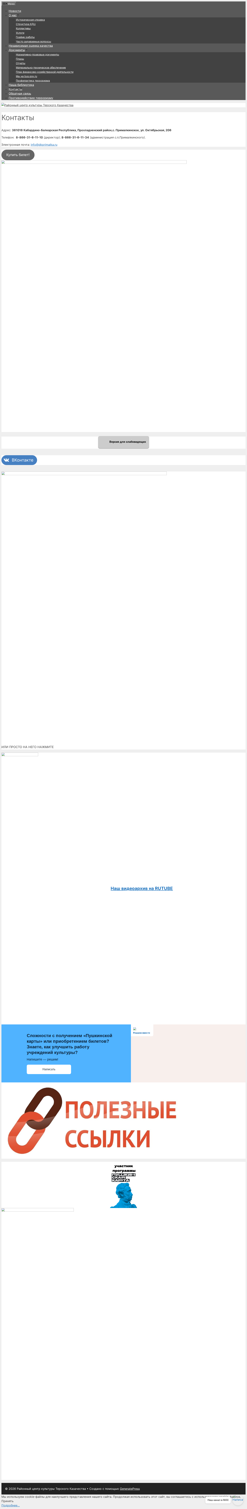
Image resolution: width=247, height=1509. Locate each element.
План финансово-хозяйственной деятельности (44, 71)
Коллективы (23, 28)
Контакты (15, 89)
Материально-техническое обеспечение (41, 67)
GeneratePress (130, 1489)
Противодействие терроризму (31, 98)
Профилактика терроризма (33, 80)
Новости (15, 11)
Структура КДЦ (26, 24)
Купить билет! (17, 155)
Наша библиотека (21, 85)
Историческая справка (30, 19)
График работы (25, 37)
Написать (48, 1069)
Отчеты (20, 63)
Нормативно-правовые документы (37, 54)
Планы (20, 58)
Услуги (20, 32)
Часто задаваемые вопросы (33, 41)
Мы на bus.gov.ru (26, 76)
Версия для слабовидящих (127, 441)
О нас (13, 15)
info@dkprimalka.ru (44, 144)
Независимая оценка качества (31, 45)
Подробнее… (10, 1505)
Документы (17, 50)
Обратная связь (20, 93)
